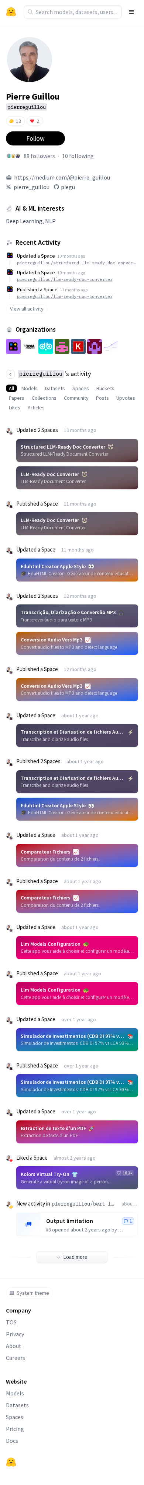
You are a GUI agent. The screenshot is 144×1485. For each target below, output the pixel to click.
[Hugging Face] (11, 1462)
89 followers (39, 156)
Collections (44, 398)
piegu (68, 187)
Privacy (15, 1334)
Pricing (15, 1428)
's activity (55, 373)
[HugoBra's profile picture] (9, 156)
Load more (75, 1256)
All (11, 388)
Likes (14, 407)
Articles (36, 407)
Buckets (105, 388)
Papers (16, 398)
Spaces (80, 388)
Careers (15, 1357)
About (13, 1346)
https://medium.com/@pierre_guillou (62, 177)
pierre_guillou (31, 187)
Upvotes (125, 398)
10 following (78, 156)
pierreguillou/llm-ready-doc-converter (65, 279)
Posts (102, 398)
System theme (33, 1293)
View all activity (27, 308)
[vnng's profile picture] (13, 156)
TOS (11, 1322)
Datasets (55, 388)
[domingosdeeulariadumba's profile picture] (18, 156)
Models (29, 388)
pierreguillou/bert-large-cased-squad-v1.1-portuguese (84, 1203)
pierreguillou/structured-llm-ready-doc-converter (76, 262)
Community (76, 398)
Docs (12, 1440)
